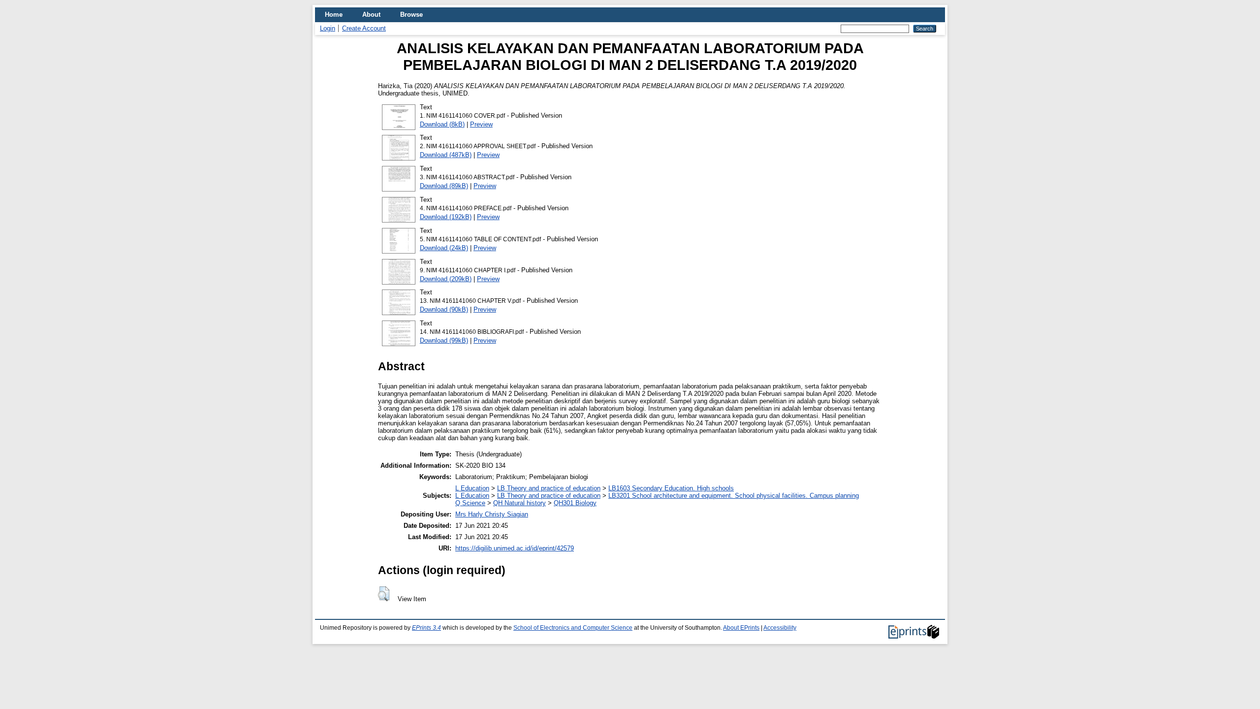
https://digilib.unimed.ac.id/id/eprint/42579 (514, 548)
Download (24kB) (444, 248)
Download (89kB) (444, 186)
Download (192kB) (446, 217)
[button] (383, 593)
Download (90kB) (444, 309)
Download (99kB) (444, 340)
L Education (472, 488)
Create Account (364, 28)
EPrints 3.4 (426, 628)
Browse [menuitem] (411, 14)
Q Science (470, 503)
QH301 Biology (575, 503)
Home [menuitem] (334, 14)
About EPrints (741, 628)
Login (327, 28)
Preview (481, 124)
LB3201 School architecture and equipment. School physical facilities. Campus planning (733, 495)
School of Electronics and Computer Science (572, 628)
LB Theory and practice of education (548, 488)
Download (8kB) (442, 124)
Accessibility (779, 628)
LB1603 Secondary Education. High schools (671, 488)
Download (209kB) (446, 279)
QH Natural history (519, 503)
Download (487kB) (446, 155)
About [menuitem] (371, 14)
